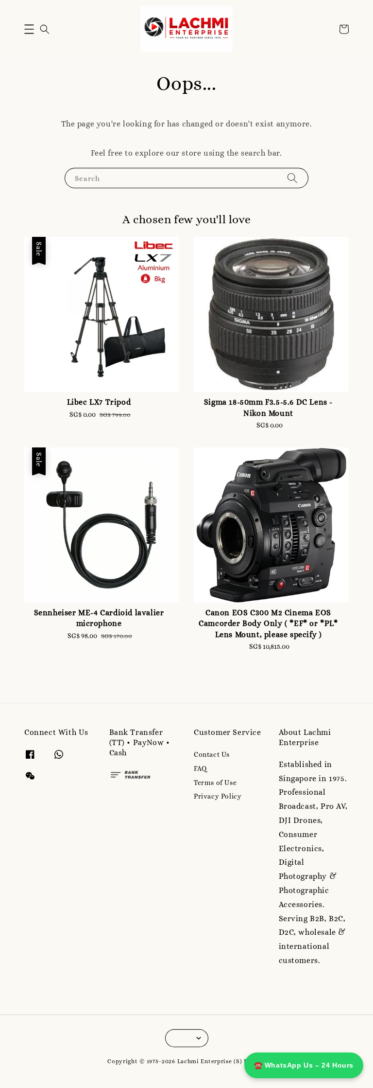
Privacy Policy (217, 796)
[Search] (292, 177)
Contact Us (212, 754)
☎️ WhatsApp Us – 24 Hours (304, 1065)
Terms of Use (215, 782)
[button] (29, 29)
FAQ (200, 768)
